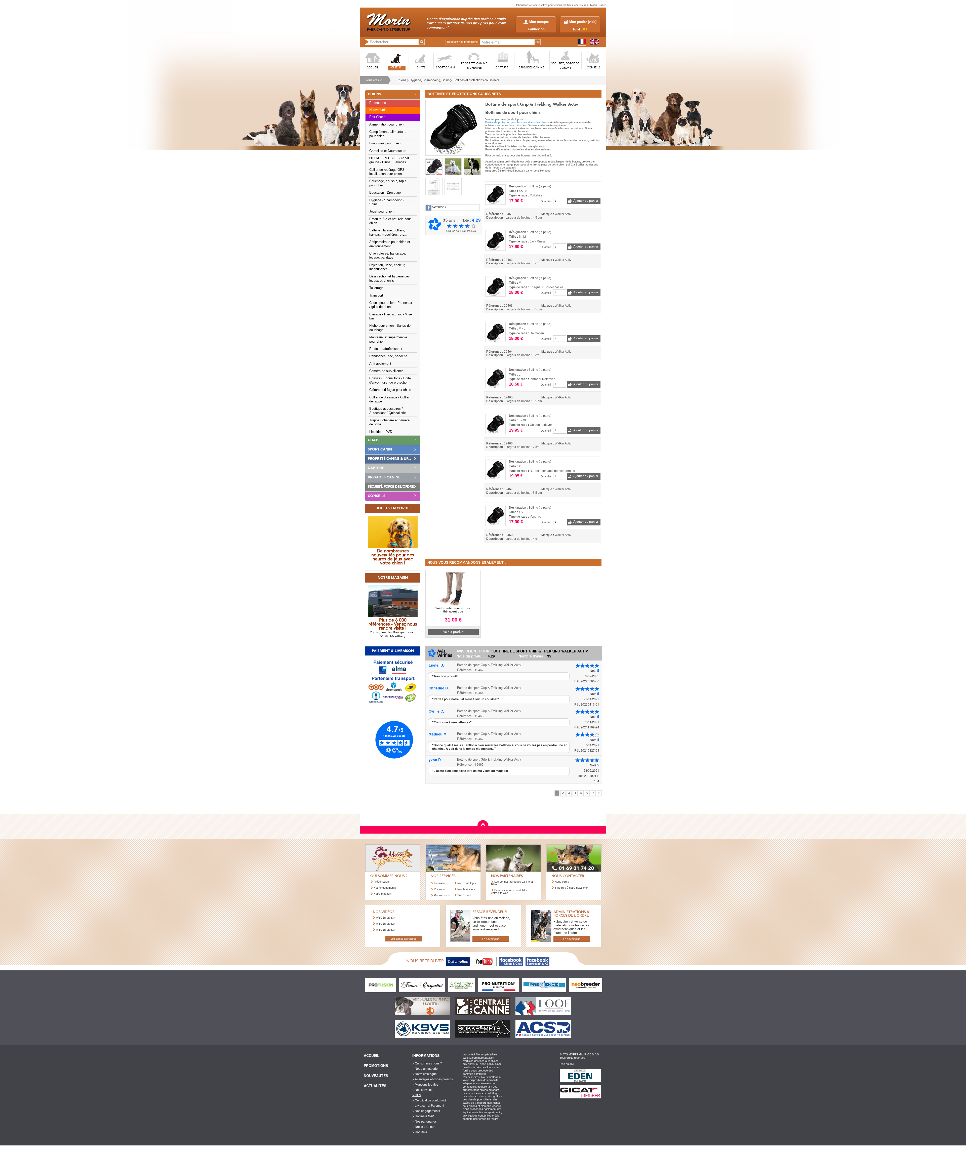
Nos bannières (466, 889)
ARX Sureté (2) (385, 923)
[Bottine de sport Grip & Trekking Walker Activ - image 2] (453, 166)
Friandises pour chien (384, 143)
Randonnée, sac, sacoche (388, 356)
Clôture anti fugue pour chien (390, 390)
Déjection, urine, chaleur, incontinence (387, 267)
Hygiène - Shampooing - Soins (386, 202)
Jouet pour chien (381, 211)
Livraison (439, 883)
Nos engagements (385, 887)
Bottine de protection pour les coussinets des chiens (517, 122)
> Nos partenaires (424, 1121)
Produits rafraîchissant (385, 349)
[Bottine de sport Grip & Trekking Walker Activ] (453, 127)
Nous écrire (562, 881)
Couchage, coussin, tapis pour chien (387, 183)
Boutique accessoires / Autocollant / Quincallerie (387, 411)
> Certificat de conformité (429, 1100)
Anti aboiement (380, 363)
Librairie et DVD (380, 432)
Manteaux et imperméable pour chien (388, 339)
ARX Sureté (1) (385, 929)
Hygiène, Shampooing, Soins (430, 80)
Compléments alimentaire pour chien (387, 134)
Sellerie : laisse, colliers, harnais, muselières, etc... (388, 232)
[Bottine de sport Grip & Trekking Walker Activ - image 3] (472, 166)
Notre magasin (382, 893)
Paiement (439, 889)
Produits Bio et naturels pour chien (390, 221)
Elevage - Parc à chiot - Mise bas (390, 316)
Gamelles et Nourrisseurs (387, 151)
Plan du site (567, 1063)
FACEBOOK (439, 207)
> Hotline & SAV (423, 1116)
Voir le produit (453, 632)
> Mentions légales (425, 1084)
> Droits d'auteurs (424, 1126)
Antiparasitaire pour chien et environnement (389, 244)
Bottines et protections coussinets (476, 80)
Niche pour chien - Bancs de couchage (390, 328)
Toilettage (376, 288)
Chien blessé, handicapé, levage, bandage (387, 255)
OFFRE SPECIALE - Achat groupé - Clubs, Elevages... (389, 160)
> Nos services (422, 1089)
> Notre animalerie (425, 1068)
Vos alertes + (442, 895)
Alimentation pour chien (386, 124)
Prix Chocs (377, 117)
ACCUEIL (373, 67)
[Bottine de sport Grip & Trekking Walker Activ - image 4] (433, 186)
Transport (376, 295)
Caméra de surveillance (386, 371)
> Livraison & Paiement (428, 1105)
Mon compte (539, 22)
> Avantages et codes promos (432, 1079)
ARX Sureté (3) (385, 917)
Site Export (464, 895)
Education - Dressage (385, 192)
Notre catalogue (467, 883)
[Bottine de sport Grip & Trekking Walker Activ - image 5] (453, 186)
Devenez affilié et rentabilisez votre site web (510, 891)
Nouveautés (378, 110)
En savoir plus (490, 938)
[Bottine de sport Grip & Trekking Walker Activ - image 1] (433, 166)
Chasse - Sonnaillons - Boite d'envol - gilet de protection (390, 380)
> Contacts (419, 1132)
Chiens (401, 80)
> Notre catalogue (424, 1074)
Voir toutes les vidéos (404, 938)
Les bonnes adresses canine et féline (512, 883)
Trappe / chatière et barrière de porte (389, 422)
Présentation (381, 881)
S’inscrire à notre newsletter (572, 887)
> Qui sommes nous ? (427, 1063)
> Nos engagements (426, 1110)
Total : (580, 29)
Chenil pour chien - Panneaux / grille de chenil (390, 305)
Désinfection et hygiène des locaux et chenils (389, 278)
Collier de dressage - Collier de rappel (389, 399)
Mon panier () (582, 22)
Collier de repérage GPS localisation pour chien (387, 172)
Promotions (377, 103)
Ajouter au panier (585, 200)
